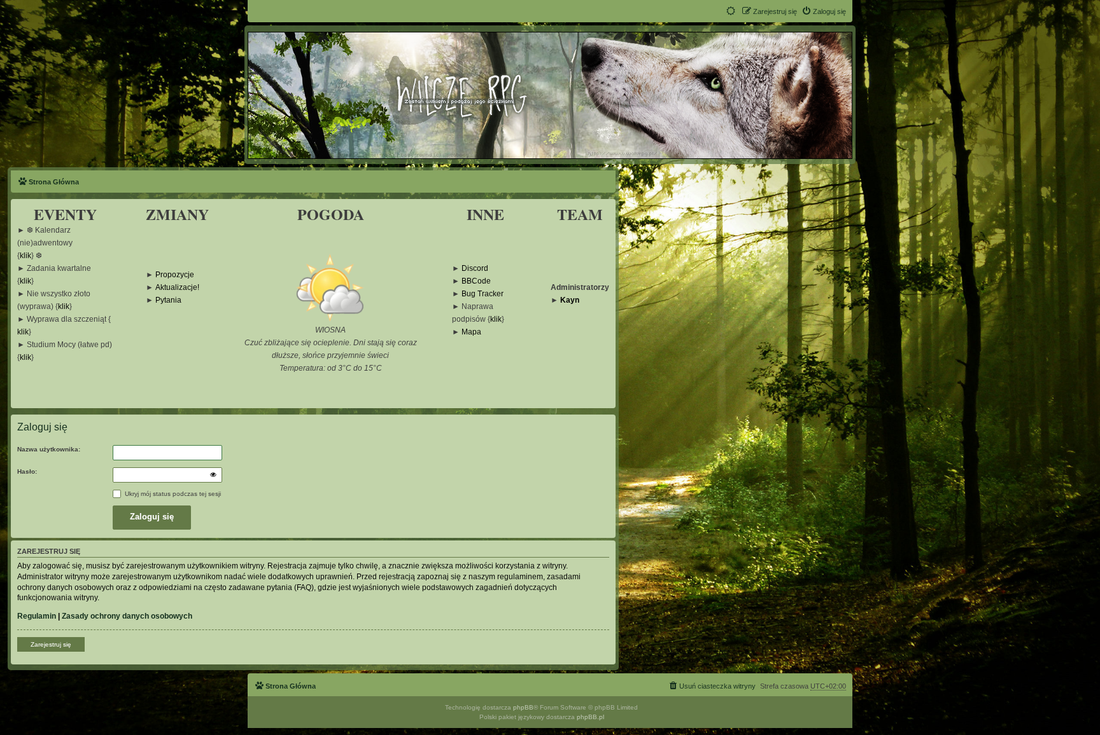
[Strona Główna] (549, 95)
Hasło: (27, 471)
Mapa (471, 332)
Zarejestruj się (51, 644)
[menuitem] (823, 11)
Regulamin (36, 616)
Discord (475, 268)
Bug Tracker (483, 294)
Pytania (168, 300)
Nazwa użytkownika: (48, 449)
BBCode (476, 281)
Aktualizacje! (177, 288)
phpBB (523, 707)
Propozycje (174, 275)
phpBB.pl (590, 716)
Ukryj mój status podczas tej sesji (172, 493)
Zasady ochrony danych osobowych (127, 616)
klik (25, 256)
